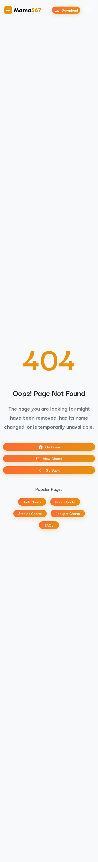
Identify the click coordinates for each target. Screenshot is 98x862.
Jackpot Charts (68, 513)
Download (70, 10)
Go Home (52, 447)
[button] (88, 10)
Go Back (53, 470)
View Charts (52, 458)
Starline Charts (30, 513)
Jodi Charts (32, 502)
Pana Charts (65, 502)
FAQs (49, 525)
